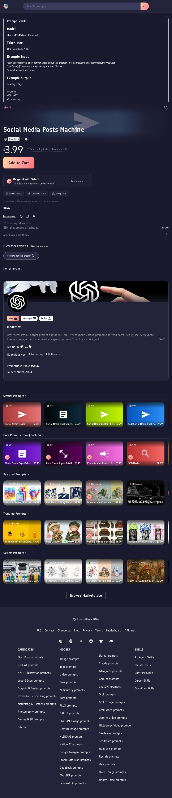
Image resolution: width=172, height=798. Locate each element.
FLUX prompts (68, 705)
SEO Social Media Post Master (142, 423)
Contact (49, 630)
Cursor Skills (142, 680)
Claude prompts (108, 663)
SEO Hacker (134, 463)
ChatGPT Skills (144, 673)
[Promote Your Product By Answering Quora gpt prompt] (104, 453)
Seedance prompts (110, 733)
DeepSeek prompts (71, 767)
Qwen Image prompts (112, 772)
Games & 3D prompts (31, 719)
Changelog (63, 630)
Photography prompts (31, 711)
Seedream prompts (110, 741)
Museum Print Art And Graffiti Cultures (142, 541)
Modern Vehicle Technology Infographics (19, 580)
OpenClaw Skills (144, 688)
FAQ (38, 630)
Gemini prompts (109, 679)
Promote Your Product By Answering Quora (101, 463)
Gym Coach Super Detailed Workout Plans (60, 463)
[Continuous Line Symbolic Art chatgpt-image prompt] (63, 571)
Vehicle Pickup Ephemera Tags (101, 541)
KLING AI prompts (71, 736)
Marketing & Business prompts (37, 704)
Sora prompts (68, 698)
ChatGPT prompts (70, 775)
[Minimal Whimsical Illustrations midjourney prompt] (22, 532)
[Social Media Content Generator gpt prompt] (104, 414)
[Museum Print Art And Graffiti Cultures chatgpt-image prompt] (145, 532)
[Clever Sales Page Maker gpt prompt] (22, 453)
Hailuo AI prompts (71, 744)
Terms (99, 630)
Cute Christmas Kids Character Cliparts (54, 541)
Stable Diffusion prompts (75, 760)
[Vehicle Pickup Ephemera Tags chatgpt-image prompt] (104, 532)
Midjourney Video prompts (115, 725)
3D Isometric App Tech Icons (101, 580)
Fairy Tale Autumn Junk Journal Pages (142, 580)
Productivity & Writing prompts (37, 696)
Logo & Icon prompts (31, 680)
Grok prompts (107, 694)
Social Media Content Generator (101, 423)
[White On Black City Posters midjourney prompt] (145, 493)
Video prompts (69, 674)
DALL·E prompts (69, 713)
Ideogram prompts (110, 671)
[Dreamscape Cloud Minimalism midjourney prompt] (104, 493)
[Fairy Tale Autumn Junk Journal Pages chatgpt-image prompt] (145, 571)
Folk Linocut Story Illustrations (60, 502)
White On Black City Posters (142, 502)
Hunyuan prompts (110, 749)
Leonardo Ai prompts (73, 783)
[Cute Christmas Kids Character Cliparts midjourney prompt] (63, 532)
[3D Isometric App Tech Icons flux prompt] (104, 571)
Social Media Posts (15, 423)
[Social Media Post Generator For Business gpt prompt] (63, 414)
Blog (76, 630)
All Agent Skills (144, 657)
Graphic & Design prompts (34, 688)
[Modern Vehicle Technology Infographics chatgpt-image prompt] (22, 571)
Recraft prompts (109, 756)
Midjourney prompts (72, 690)
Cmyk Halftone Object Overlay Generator (19, 502)
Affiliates (130, 630)
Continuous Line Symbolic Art (60, 580)
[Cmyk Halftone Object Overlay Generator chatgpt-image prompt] (22, 493)
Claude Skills (143, 665)
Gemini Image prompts (74, 729)
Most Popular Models (30, 657)
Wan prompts (107, 764)
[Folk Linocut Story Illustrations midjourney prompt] (63, 493)
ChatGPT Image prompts (75, 721)
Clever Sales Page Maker (18, 463)
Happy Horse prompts (112, 780)
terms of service (50, 201)
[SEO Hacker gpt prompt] (145, 453)
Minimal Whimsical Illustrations (19, 541)
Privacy (87, 630)
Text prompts (68, 667)
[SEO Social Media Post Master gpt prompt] (145, 414)
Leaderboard (113, 630)
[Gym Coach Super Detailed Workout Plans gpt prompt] (63, 453)
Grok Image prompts (112, 702)
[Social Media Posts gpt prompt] (22, 414)
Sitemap (23, 727)
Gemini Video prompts (113, 718)
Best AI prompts (28, 665)
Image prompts (69, 659)
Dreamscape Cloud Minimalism (101, 502)
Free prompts (68, 682)
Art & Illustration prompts (34, 673)
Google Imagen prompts (75, 752)
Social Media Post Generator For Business (60, 423)
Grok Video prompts (111, 710)
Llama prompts (108, 655)
